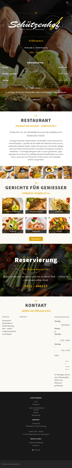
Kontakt (36, 412)
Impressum (36, 445)
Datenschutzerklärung (36, 442)
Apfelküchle (36, 231)
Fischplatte (12, 231)
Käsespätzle (59, 211)
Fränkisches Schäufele (13, 211)
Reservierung (36, 415)
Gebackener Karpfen (36, 211)
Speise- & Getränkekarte (36, 408)
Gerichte (36, 410)
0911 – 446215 (36, 52)
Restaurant (36, 404)
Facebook (37, 450)
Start (36, 402)
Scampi (59, 231)
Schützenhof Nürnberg (9, 464)
